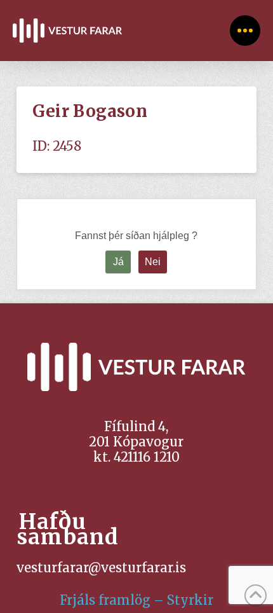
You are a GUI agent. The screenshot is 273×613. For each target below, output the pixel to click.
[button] (245, 30)
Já (118, 261)
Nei (153, 261)
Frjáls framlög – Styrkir (136, 600)
